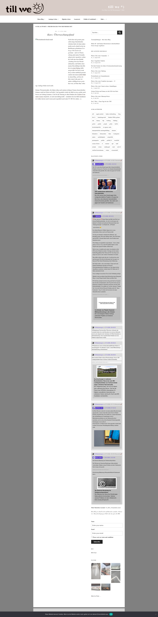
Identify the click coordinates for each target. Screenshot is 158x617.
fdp (103, 120)
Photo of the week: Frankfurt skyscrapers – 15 (103, 81)
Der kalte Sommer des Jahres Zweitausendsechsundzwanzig (106, 66)
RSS (119, 514)
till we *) (116, 6)
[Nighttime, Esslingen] (105, 587)
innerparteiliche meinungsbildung (100, 130)
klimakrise (95, 134)
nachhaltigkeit (101, 137)
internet (114, 130)
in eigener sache (107, 127)
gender (99, 124)
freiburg (109, 120)
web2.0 (119, 147)
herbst (116, 124)
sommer (107, 143)
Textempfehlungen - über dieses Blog (100, 39)
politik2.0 (109, 140)
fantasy (98, 120)
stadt (117, 143)
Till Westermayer (98, 160)
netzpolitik (110, 137)
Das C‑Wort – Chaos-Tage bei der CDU (101, 101)
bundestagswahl (102, 117)
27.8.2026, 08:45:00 (110, 327)
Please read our (103, 537)
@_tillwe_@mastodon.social (113, 507)
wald (113, 147)
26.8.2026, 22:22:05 (110, 457)
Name (92, 521)
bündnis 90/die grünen (114, 117)
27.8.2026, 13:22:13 (111, 164)
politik (102, 140)
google (105, 124)
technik (94, 147)
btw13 (93, 117)
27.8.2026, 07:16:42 (110, 408)
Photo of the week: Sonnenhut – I (100, 56)
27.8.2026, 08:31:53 (108, 216)
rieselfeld (116, 140)
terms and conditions (107, 537)
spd (112, 143)
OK (111, 614)
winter (107, 150)
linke (109, 134)
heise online (98, 457)
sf (102, 143)
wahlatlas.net (98, 408)
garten (93, 124)
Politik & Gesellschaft (90, 19)
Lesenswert (77, 19)
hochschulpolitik (96, 127)
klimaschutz (103, 134)
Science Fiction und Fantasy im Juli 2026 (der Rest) (104, 91)
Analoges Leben (52, 19)
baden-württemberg (111, 114)
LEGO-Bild (82, 75)
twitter (100, 147)
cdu (93, 120)
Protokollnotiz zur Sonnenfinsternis (100, 76)
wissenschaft (114, 150)
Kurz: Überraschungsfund (60, 34)
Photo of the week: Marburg (98, 71)
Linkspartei (116, 134)
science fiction (95, 143)
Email (92, 529)
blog (119, 114)
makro (93, 137)
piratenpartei (95, 140)
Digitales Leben (66, 19)
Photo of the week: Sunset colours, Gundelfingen (103, 86)
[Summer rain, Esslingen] (95, 571)
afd (93, 114)
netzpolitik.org (99, 164)
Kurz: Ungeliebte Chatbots (98, 61)
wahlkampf (107, 147)
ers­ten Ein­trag (76, 68)
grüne (110, 124)
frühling (115, 120)
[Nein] (156, 614)
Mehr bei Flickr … (96, 596)
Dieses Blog (40, 19)
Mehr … (103, 19)
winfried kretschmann (97, 150)
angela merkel (99, 114)
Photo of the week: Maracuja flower (100, 96)
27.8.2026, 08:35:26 (110, 343)
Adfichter (97, 216)
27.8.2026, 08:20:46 (110, 355)
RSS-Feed (93, 553)
